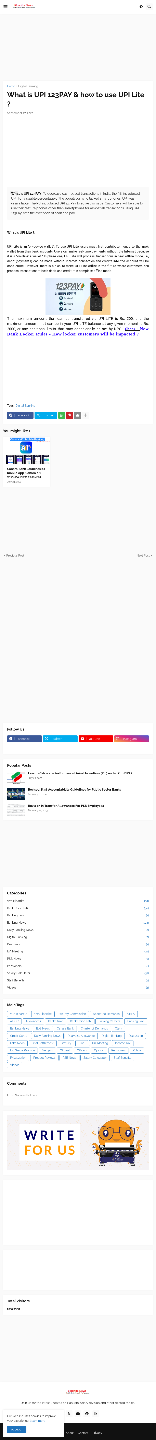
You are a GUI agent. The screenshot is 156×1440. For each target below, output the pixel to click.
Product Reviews (44, 1057)
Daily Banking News (78, 930)
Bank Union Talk (78, 908)
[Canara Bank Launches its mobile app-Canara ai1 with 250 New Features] (26, 450)
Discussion (78, 944)
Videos (78, 987)
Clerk (118, 1028)
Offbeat (65, 1050)
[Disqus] (78, 608)
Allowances (33, 1021)
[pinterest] (86, 1413)
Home (11, 86)
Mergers (47, 1050)
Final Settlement (43, 1043)
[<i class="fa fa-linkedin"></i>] (60, 746)
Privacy (97, 1433)
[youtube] (78, 1413)
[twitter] (69, 1413)
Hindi (81, 1043)
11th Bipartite (18, 1014)
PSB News (78, 958)
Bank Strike (55, 1021)
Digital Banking (28, 86)
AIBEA (131, 1014)
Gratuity (66, 1043)
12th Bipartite (78, 901)
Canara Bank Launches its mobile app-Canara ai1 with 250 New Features (26, 473)
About (70, 1433)
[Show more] (85, 415)
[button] (5, 6)
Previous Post (15, 555)
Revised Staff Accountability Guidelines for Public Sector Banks (74, 789)
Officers (82, 1050)
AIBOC (14, 1021)
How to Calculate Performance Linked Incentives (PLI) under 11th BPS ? (80, 773)
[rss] (95, 1413)
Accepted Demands (106, 1014)
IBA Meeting (78, 951)
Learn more (37, 1420)
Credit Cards (18, 1035)
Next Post (143, 555)
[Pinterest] (69, 415)
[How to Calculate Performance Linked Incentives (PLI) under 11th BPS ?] (16, 778)
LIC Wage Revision (22, 1050)
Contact (83, 1433)
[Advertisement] (78, 47)
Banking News (78, 922)
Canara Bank (65, 1028)
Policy (137, 1050)
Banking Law (78, 915)
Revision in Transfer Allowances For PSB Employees (66, 806)
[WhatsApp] (61, 415)
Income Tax (122, 1043)
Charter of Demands (94, 1028)
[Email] (77, 415)
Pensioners (78, 966)
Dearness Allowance (81, 1035)
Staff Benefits (78, 980)
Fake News (17, 1043)
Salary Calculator (78, 973)
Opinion (99, 1050)
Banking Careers (109, 1021)
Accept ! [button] (16, 1429)
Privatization (18, 1057)
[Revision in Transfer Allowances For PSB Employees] (16, 810)
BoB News (43, 1028)
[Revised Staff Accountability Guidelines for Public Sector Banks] (16, 794)
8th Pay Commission (72, 1014)
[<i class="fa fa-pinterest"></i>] (24, 746)
